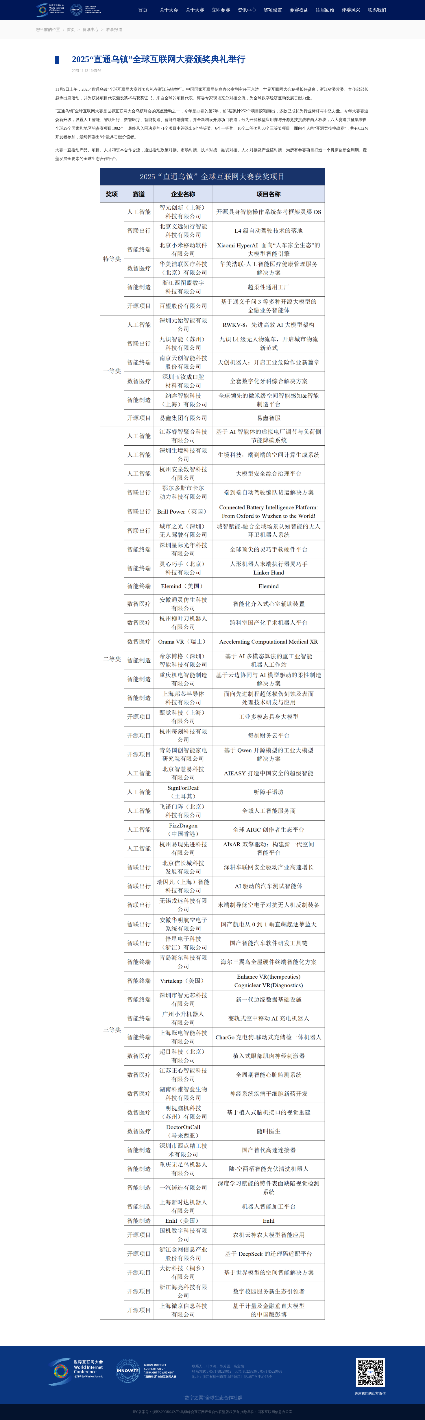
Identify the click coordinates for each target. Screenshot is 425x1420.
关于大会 (169, 10)
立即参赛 (221, 10)
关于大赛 (195, 10)
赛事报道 (114, 29)
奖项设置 (273, 10)
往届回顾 (325, 10)
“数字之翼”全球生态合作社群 (212, 1397)
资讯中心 (90, 29)
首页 (142, 10)
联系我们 (377, 10)
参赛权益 (299, 10)
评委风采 (351, 10)
